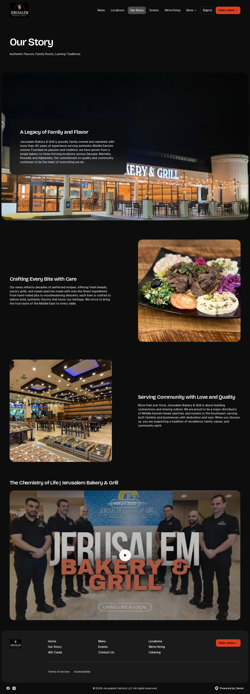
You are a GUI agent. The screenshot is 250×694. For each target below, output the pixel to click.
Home (52, 641)
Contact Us (106, 652)
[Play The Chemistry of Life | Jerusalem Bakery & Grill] (125, 555)
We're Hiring (172, 10)
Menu (101, 10)
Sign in (207, 10)
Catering (155, 652)
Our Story (136, 10)
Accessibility (82, 671)
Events (154, 10)
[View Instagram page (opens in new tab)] (14, 688)
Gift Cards (55, 652)
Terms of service (59, 671)
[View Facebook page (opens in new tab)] (8, 688)
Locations (117, 10)
